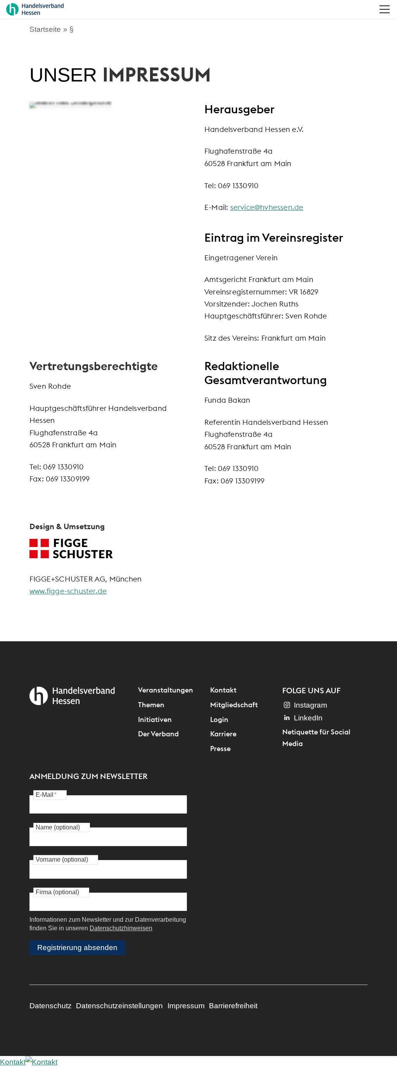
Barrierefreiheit (233, 1006)
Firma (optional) (57, 892)
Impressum (186, 1006)
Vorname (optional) (62, 859)
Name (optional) (58, 827)
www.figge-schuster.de (68, 590)
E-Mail (46, 794)
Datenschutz (50, 1006)
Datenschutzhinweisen (121, 928)
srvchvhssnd (264, 207)
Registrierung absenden (77, 947)
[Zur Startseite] (35, 9)
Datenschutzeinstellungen (119, 1006)
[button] (384, 9)
